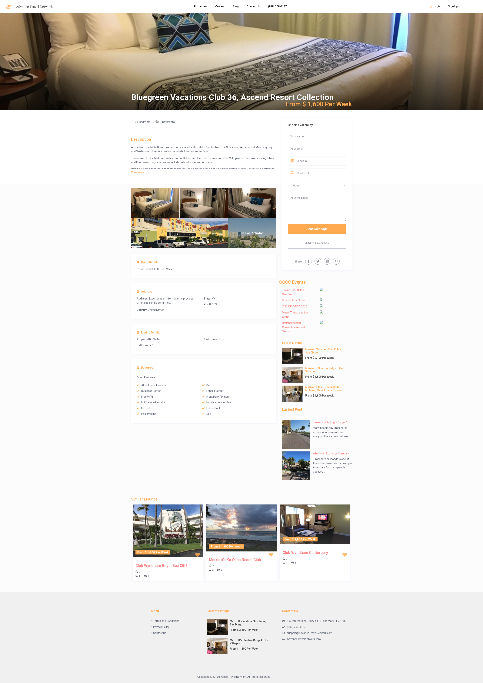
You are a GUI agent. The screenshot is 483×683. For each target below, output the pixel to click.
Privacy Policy (161, 626)
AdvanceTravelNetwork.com (304, 639)
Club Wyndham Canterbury (305, 552)
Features (147, 367)
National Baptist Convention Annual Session (293, 327)
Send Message (317, 229)
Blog (236, 6)
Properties (200, 6)
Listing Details (150, 332)
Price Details (149, 262)
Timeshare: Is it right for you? (330, 422)
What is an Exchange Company (331, 453)
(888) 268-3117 (277, 6)
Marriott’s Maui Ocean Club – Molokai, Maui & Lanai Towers (324, 389)
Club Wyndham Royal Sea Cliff (161, 565)
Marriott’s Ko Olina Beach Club (235, 559)
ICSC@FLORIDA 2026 (294, 306)
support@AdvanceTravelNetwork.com (309, 632)
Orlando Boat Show (293, 300)
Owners (220, 6)
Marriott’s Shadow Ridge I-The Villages (324, 370)
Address (146, 291)
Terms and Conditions (166, 620)
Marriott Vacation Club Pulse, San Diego (323, 351)
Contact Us (253, 6)
